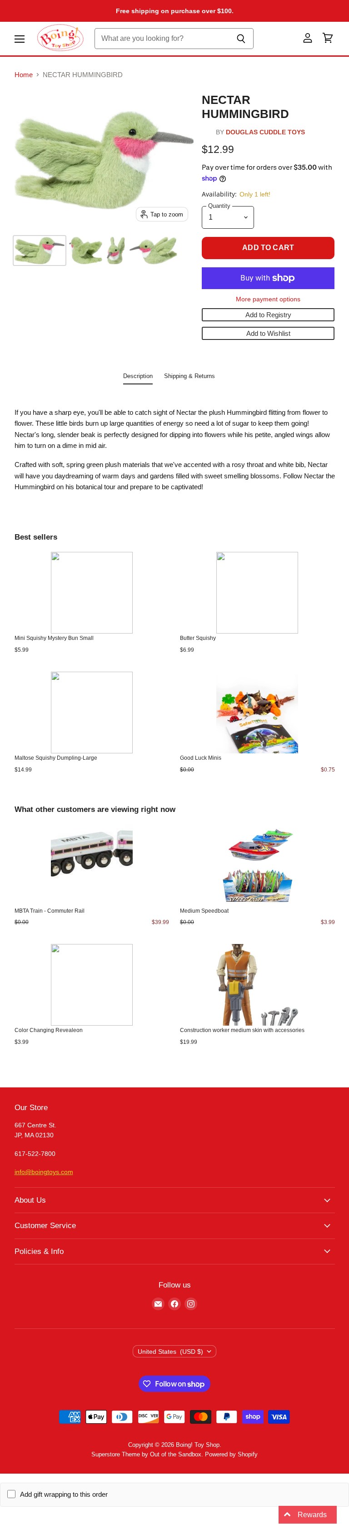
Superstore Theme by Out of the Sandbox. (147, 1454)
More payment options (268, 299)
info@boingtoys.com (44, 1171)
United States (171, 1351)
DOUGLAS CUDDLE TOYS (265, 132)
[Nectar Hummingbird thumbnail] (39, 250)
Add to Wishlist (268, 333)
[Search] (241, 38)
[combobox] (162, 38)
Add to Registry (268, 315)
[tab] (138, 377)
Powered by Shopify (231, 1454)
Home (24, 75)
